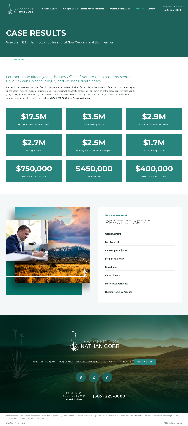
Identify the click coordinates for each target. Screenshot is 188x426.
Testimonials (125, 362)
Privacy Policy (20, 423)
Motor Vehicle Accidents (92, 9)
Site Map (9, 423)
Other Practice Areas (120, 9)
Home (8, 59)
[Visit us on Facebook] (94, 377)
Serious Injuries (49, 9)
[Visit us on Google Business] (81, 377)
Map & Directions (74, 399)
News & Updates (109, 362)
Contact (151, 9)
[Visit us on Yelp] (107, 377)
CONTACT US (145, 362)
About (138, 9)
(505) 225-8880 (172, 10)
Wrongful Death (70, 9)
